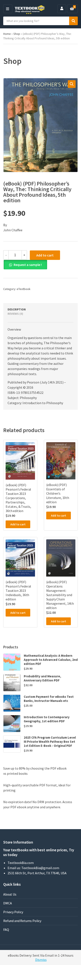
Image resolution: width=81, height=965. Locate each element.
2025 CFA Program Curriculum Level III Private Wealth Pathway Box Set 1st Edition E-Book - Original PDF (50, 741)
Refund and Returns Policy (22, 921)
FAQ (6, 929)
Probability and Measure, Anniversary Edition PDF (42, 678)
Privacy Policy (13, 912)
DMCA (7, 903)
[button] (72, 84)
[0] (72, 9)
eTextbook (23, 289)
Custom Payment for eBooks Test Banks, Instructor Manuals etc (49, 699)
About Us (9, 894)
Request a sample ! (28, 264)
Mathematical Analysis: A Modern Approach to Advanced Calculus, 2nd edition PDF (51, 660)
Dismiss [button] (41, 959)
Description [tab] (17, 309)
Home (7, 34)
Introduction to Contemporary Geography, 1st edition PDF (47, 719)
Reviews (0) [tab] (15, 314)
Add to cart (45, 255)
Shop (16, 34)
